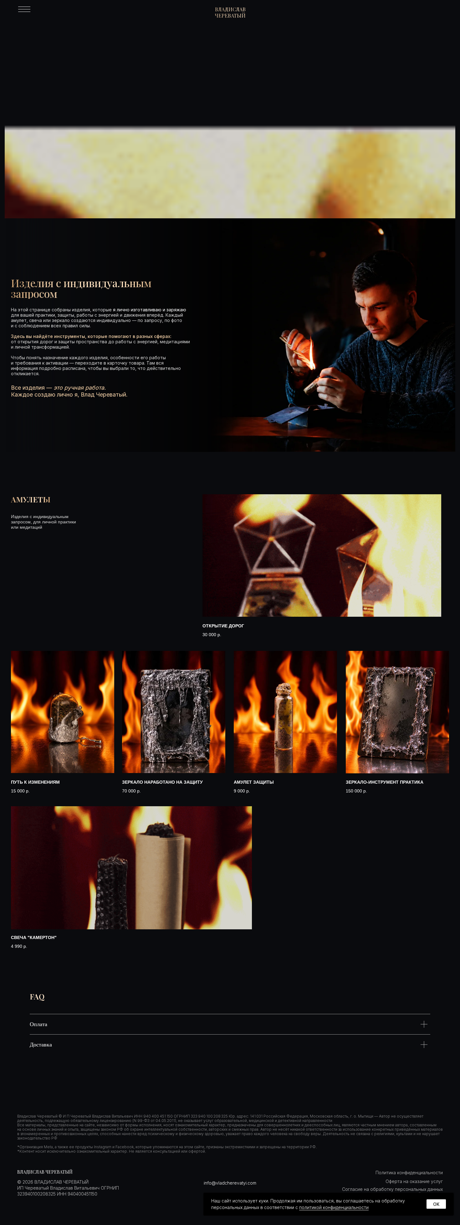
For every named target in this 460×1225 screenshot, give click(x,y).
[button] (321, 555)
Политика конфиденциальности (409, 1172)
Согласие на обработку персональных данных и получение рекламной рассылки (392, 1191)
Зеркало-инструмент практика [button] (384, 782)
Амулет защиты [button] (254, 782)
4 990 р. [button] (19, 946)
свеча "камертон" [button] (34, 937)
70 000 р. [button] (131, 790)
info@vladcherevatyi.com (230, 1183)
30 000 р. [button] (211, 634)
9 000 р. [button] (242, 790)
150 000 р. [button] (356, 790)
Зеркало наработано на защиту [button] (162, 782)
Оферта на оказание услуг (414, 1181)
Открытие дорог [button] (223, 625)
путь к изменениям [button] (35, 782)
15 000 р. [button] (20, 790)
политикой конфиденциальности (334, 1207)
